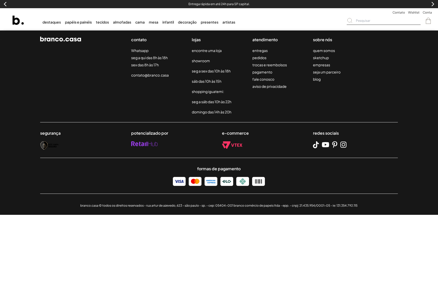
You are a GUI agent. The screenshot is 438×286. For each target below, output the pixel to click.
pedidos (259, 57)
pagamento (262, 72)
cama (140, 22)
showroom (201, 60)
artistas (228, 22)
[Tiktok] (316, 144)
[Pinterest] (334, 144)
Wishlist (414, 12)
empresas (321, 64)
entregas (260, 50)
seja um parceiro (327, 72)
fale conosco (263, 79)
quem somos (324, 50)
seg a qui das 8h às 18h (149, 57)
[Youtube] (325, 144)
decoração (187, 22)
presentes (209, 22)
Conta (427, 12)
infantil (168, 22)
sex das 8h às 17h (145, 64)
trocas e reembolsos (269, 64)
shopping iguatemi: (208, 91)
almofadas (122, 22)
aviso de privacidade (269, 86)
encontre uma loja (207, 50)
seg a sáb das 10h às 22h (211, 101)
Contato (398, 12)
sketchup (321, 57)
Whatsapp (140, 50)
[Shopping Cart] (428, 20)
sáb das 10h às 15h (206, 81)
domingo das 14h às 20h (211, 112)
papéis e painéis (78, 22)
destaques (51, 22)
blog (317, 79)
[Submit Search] (350, 20)
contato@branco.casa (150, 75)
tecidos (102, 22)
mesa (153, 22)
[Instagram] (343, 145)
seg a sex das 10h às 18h (211, 71)
